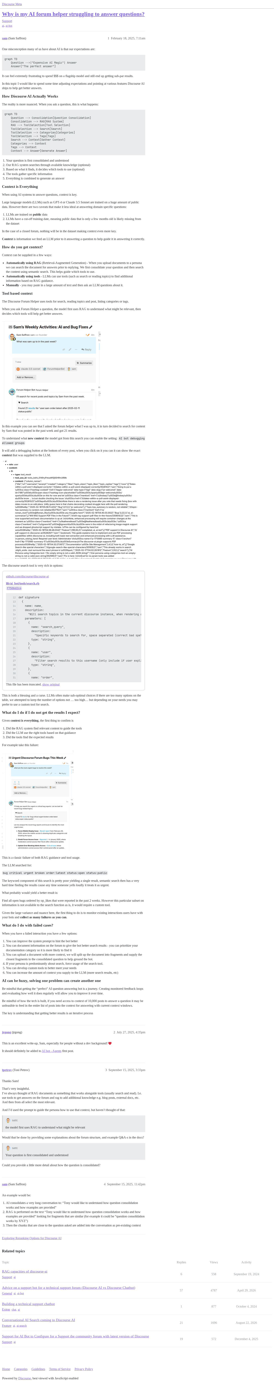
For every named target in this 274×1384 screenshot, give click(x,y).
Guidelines (38, 1369)
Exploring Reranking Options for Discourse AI (31, 1238)
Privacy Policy (84, 1369)
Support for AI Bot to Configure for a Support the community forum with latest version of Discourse (75, 1336)
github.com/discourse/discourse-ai (27, 576)
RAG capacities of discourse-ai (24, 1271)
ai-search (22, 1325)
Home (6, 1369)
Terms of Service (60, 1369)
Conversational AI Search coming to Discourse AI (38, 1320)
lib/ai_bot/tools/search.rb (22, 583)
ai (3, 25)
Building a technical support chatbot (28, 1304)
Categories (20, 1369)
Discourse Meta (12, 4)
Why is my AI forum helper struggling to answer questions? (73, 14)
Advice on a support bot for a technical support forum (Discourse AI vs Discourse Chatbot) (68, 1288)
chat (14, 1309)
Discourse (24, 1378)
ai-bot (9, 25)
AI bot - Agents (51, 1051)
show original (51, 684)
